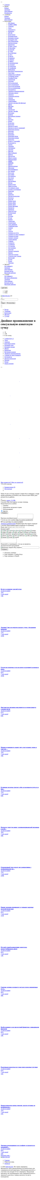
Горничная (11, 79)
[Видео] (1, 301)
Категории (7, 313)
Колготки (11, 124)
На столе (11, 178)
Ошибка (5, 505)
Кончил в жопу (13, 126)
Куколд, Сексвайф (14, 141)
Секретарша (12, 223)
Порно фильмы (13, 206)
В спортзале (12, 66)
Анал (10, 28)
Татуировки (12, 248)
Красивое (11, 134)
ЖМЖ (10, 108)
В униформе (12, 68)
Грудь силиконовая (14, 88)
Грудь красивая (13, 83)
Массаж (10, 151)
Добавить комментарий (8, 523)
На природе (12, 176)
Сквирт (10, 228)
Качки (10, 121)
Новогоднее (12, 184)
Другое (5, 511)
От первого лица (13, 188)
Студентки (11, 246)
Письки (6, 360)
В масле (10, 56)
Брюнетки (11, 44)
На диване (11, 171)
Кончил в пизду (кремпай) (16, 128)
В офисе (10, 61)
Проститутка (12, 211)
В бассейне (11, 48)
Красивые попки (13, 138)
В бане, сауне (12, 46)
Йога (9, 118)
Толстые (10, 249)
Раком (10, 214)
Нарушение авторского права (12, 507)
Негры (10, 183)
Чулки (10, 261)
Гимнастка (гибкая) (14, 74)
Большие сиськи (13, 38)
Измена (10, 114)
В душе (10, 51)
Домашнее (11, 99)
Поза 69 (10, 199)
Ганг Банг (11, 73)
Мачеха (10, 154)
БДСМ (10, 33)
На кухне (11, 173)
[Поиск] (1, 305)
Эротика (11, 263)
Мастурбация (12, 153)
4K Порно (11, 23)
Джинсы (11, 94)
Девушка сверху (13, 93)
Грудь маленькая (13, 84)
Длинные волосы (13, 96)
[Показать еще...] (1, 367)
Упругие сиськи (13, 254)
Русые (10, 218)
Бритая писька (12, 43)
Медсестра (11, 156)
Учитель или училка (14, 256)
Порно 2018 (12, 201)
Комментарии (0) (9, 487)
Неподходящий (8, 509)
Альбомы (7, 311)
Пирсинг (11, 194)
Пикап (10, 193)
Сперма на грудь (13, 233)
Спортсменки (12, 239)
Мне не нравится (17, 482)
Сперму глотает (13, 238)
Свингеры (11, 221)
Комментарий (5, 529)
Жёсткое (10, 106)
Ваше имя (4, 527)
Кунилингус (12, 143)
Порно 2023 (12, 204)
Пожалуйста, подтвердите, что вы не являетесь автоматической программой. (16, 544)
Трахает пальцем (13, 251)
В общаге (11, 59)
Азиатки (11, 26)
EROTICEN (9, 1167)
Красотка (11, 139)
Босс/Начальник (13, 41)
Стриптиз (11, 243)
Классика (11, 123)
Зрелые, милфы (13, 111)
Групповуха (12, 89)
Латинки (11, 146)
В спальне (11, 64)
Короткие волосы (13, 129)
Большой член (12, 39)
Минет (10, 164)
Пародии (11, 191)
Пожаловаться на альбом (8, 503)
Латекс (10, 144)
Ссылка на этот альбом (8, 520)
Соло (9, 229)
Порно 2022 (12, 203)
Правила (7, 1163)
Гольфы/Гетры (12, 78)
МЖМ (10, 161)
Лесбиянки (11, 148)
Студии (6, 316)
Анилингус (11, 29)
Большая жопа (12, 36)
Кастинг (10, 119)
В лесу (10, 54)
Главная (6, 4)
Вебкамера (11, 69)
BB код (3, 522)
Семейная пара (13, 226)
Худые (10, 259)
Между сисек (12, 158)
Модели (6, 314)
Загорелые (11, 109)
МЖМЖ (10, 163)
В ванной (11, 49)
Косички (11, 131)
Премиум (11, 208)
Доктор (10, 98)
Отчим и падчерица (14, 189)
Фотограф (11, 258)
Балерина (11, 31)
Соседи (10, 231)
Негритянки (12, 181)
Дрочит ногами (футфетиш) (17, 103)
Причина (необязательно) (9, 518)
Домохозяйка (12, 101)
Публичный (12, 213)
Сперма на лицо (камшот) (16, 234)
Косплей (11, 133)
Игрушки (11, 113)
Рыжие (10, 219)
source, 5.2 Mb (11, 500)
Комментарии (20, 523)
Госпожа (11, 81)
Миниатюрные (13, 166)
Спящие (10, 241)
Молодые (11, 168)
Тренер (10, 253)
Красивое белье (13, 136)
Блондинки (11, 34)
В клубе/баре (12, 53)
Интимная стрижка (14, 116)
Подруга (11, 198)
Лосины (10, 149)
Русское (10, 216)
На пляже (11, 174)
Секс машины (12, 224)
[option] (3, 303)
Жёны (10, 104)
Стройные (11, 244)
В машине (11, 58)
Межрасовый (12, 159)
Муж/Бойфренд (13, 169)
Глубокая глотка (13, 76)
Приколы (11, 209)
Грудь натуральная (14, 86)
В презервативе (13, 63)
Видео (6, 309)
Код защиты (18, 547)
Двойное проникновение (16, 91)
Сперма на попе (13, 236)
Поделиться (8, 489)
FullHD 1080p (12, 24)
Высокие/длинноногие (15, 71)
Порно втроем (8, 363)
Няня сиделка (12, 186)
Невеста (10, 179)
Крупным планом (10, 352)
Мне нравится (6, 482)
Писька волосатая (13, 196)
